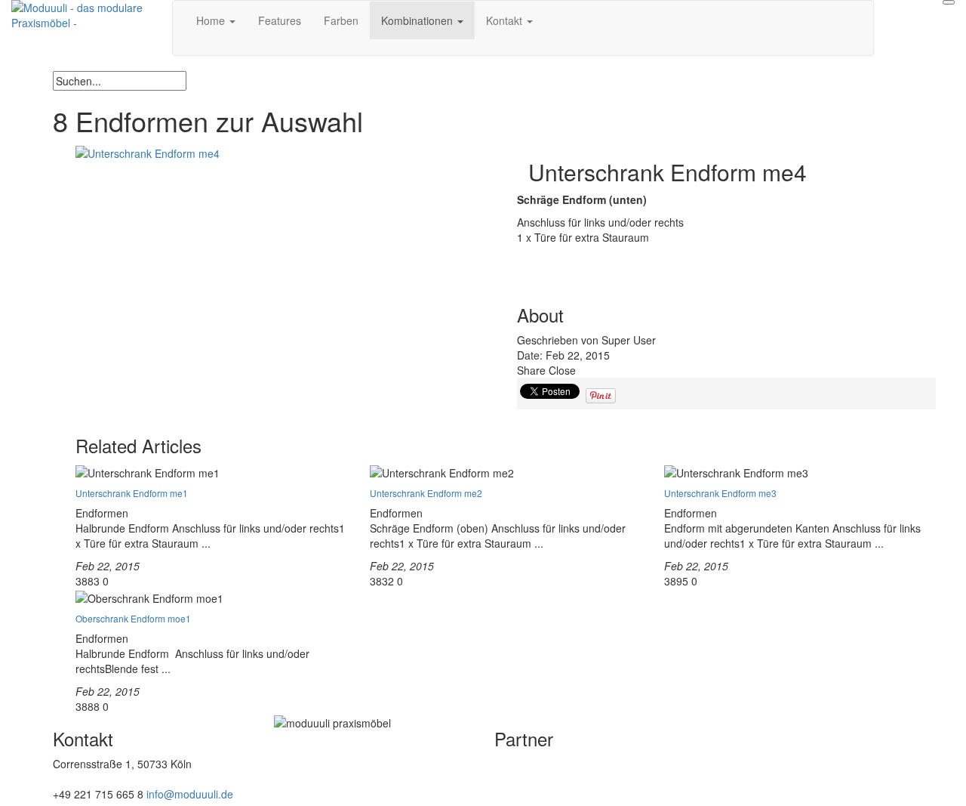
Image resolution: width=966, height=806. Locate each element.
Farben (341, 20)
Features (279, 20)
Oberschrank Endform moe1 (133, 618)
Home (212, 20)
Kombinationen (418, 20)
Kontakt (505, 20)
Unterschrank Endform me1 (131, 492)
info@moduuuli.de (189, 793)
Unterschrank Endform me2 (426, 492)
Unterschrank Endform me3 (720, 492)
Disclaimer (299, 790)
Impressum (301, 768)
